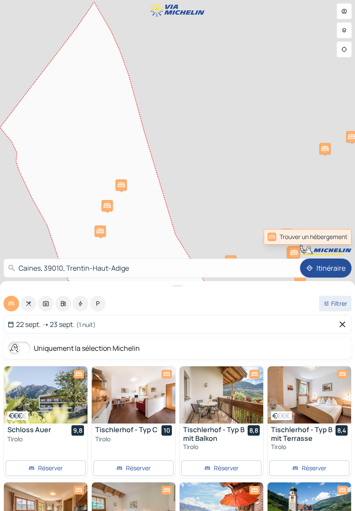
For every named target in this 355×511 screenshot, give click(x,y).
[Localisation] (344, 49)
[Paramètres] (344, 30)
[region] (45, 395)
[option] (11, 303)
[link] (332, 237)
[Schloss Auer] (45, 395)
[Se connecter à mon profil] (344, 11)
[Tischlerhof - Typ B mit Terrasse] (309, 395)
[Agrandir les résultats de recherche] (177, 286)
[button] (107, 205)
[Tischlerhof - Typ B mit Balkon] (221, 395)
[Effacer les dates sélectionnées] (344, 324)
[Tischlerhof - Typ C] (133, 395)
